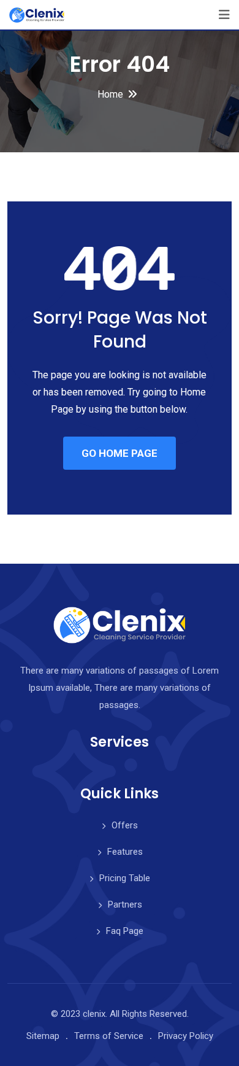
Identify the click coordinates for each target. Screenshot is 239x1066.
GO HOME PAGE (119, 453)
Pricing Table (124, 878)
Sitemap (42, 1035)
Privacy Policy (185, 1035)
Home (110, 94)
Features (125, 851)
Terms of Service (108, 1035)
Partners (125, 904)
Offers (125, 825)
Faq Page (124, 930)
